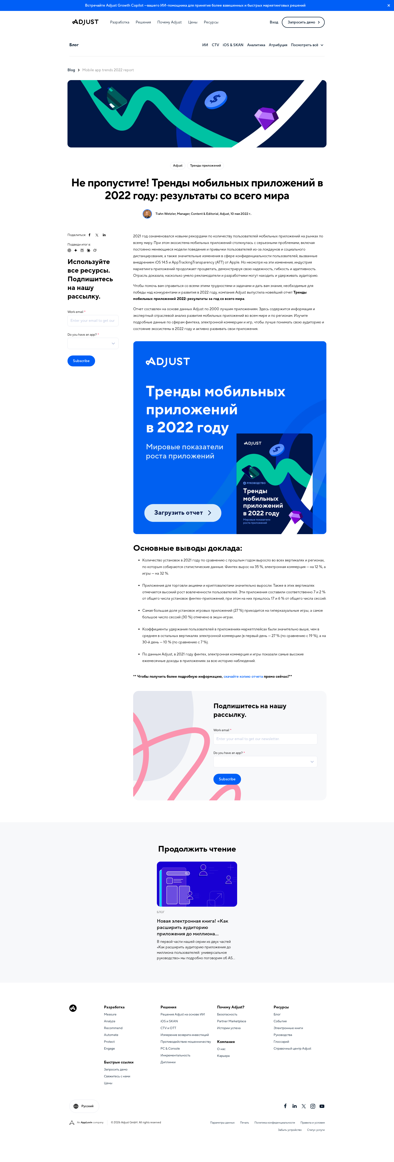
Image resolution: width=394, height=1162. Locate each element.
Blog (71, 70)
